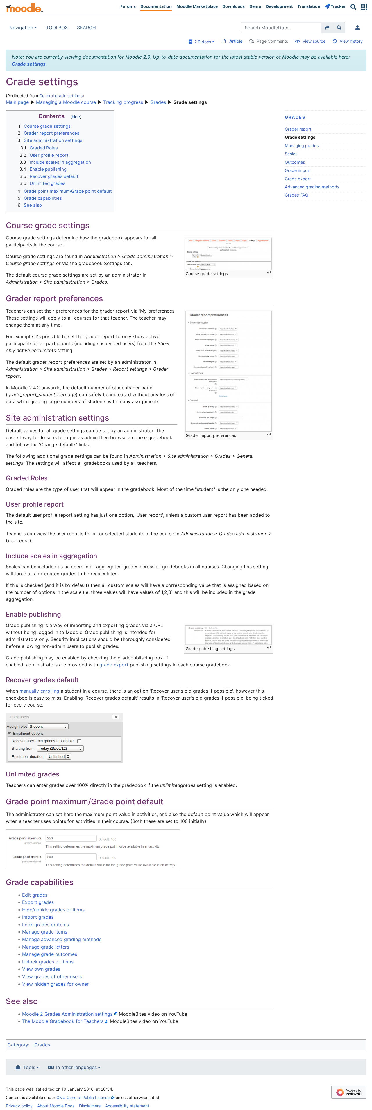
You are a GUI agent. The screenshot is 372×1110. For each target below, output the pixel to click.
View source (314, 41)
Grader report (298, 129)
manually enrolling (39, 691)
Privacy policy (19, 1105)
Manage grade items (44, 932)
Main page (17, 102)
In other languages (76, 1067)
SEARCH (86, 27)
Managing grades (302, 145)
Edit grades (34, 895)
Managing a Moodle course (66, 102)
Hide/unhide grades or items (53, 910)
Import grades (37, 917)
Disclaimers (90, 1105)
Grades (158, 102)
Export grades (38, 902)
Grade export (298, 178)
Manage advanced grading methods (61, 939)
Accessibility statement (127, 1105)
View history (351, 41)
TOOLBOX (57, 27)
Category (18, 1045)
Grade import (298, 170)
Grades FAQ (296, 194)
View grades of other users (52, 976)
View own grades (41, 969)
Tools (29, 1067)
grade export (113, 665)
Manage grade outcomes (49, 954)
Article (235, 41)
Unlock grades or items (48, 962)
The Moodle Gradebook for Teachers (62, 1021)
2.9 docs (201, 41)
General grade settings (61, 95)
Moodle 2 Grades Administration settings (67, 1014)
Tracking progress (123, 102)
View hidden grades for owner (55, 984)
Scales (291, 153)
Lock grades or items (45, 924)
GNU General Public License (83, 1097)
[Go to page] (327, 27)
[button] (364, 7)
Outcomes (295, 162)
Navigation (21, 27)
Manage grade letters (45, 947)
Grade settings (29, 64)
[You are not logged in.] (359, 27)
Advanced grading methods (312, 186)
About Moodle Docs (55, 1105)
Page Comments (272, 41)
